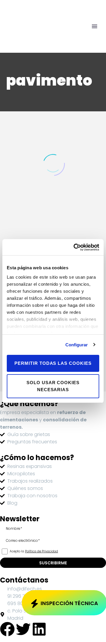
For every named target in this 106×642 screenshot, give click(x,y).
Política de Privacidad (41, 551)
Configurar (76, 344)
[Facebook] (7, 629)
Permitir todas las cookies (53, 363)
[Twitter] (23, 629)
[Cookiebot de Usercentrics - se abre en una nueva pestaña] (74, 247)
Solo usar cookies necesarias (53, 386)
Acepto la (33, 551)
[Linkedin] (39, 629)
